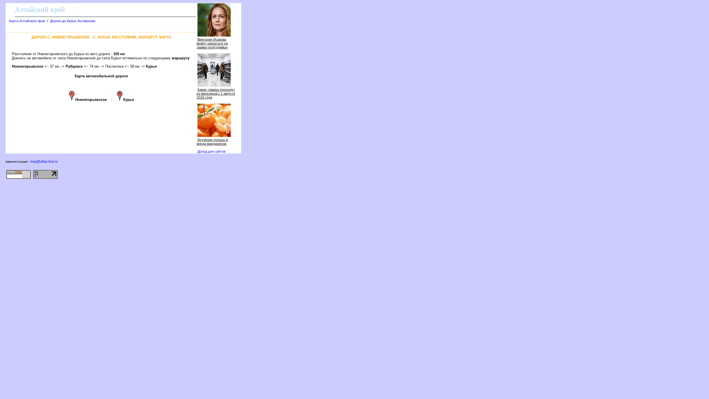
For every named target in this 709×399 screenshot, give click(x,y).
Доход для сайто (211, 152)
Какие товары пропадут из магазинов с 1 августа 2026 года (216, 93)
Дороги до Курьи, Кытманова (72, 21)
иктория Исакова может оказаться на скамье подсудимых (212, 43)
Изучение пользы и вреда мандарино (212, 142)
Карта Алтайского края (27, 21)
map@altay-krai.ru (44, 161)
